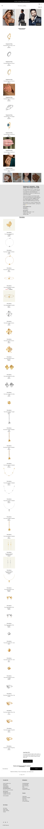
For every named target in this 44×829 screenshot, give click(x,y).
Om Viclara (5, 808)
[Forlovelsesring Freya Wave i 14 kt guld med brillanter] (9, 37)
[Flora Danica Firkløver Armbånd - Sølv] (9, 243)
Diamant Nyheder (22, 28)
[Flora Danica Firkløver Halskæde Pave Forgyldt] (9, 527)
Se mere (11, 24)
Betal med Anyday (25, 785)
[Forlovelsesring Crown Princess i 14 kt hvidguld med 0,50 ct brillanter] (9, 54)
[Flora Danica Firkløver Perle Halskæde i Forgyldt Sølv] (9, 580)
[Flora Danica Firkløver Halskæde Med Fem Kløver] (9, 474)
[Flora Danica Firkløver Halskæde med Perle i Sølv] (9, 509)
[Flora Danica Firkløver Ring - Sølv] (9, 686)
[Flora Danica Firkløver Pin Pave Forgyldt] (9, 668)
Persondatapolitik (25, 784)
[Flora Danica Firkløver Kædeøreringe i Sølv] (9, 563)
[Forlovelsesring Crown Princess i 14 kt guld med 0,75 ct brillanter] (9, 72)
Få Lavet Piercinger (25, 801)
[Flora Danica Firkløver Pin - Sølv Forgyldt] (9, 651)
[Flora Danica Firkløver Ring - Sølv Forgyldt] (9, 703)
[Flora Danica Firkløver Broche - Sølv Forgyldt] (9, 332)
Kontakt (4, 811)
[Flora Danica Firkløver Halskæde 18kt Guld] (9, 456)
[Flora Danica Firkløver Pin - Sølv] (9, 634)
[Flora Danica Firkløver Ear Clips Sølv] (9, 385)
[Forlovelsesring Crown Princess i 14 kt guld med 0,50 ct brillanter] (9, 90)
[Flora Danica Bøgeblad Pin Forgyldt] (9, 225)
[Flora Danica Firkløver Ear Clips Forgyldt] (9, 367)
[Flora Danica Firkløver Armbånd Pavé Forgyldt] (9, 296)
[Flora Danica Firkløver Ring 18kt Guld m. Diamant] (9, 721)
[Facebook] (3, 822)
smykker (29, 199)
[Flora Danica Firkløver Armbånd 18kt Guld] (9, 278)
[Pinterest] (7, 822)
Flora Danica (22, 217)
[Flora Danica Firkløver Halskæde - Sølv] (9, 421)
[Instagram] (5, 822)
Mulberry (34, 198)
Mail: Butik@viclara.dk (7, 788)
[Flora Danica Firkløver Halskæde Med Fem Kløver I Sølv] (9, 492)
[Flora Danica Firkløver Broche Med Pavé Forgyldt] (9, 349)
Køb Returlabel (25, 788)
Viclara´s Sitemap (6, 810)
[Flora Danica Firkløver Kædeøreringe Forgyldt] (9, 545)
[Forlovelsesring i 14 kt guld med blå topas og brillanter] (9, 125)
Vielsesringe (24, 796)
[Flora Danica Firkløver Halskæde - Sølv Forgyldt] (9, 438)
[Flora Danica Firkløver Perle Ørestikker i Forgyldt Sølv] (9, 598)
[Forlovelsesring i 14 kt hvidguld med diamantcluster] (9, 108)
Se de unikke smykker (28, 761)
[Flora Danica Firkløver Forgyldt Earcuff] (9, 403)
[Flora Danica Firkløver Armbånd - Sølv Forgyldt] (9, 261)
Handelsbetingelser (25, 783)
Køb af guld (24, 798)
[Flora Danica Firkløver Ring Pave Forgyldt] (9, 739)
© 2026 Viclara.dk (6, 825)
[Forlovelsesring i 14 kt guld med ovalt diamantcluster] (9, 161)
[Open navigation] (4, 5)
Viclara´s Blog (5, 809)
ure (32, 199)
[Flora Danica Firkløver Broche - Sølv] (9, 314)
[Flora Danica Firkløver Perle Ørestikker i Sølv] (9, 616)
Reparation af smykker (26, 797)
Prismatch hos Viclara (26, 789)
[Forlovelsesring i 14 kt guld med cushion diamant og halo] (9, 143)
